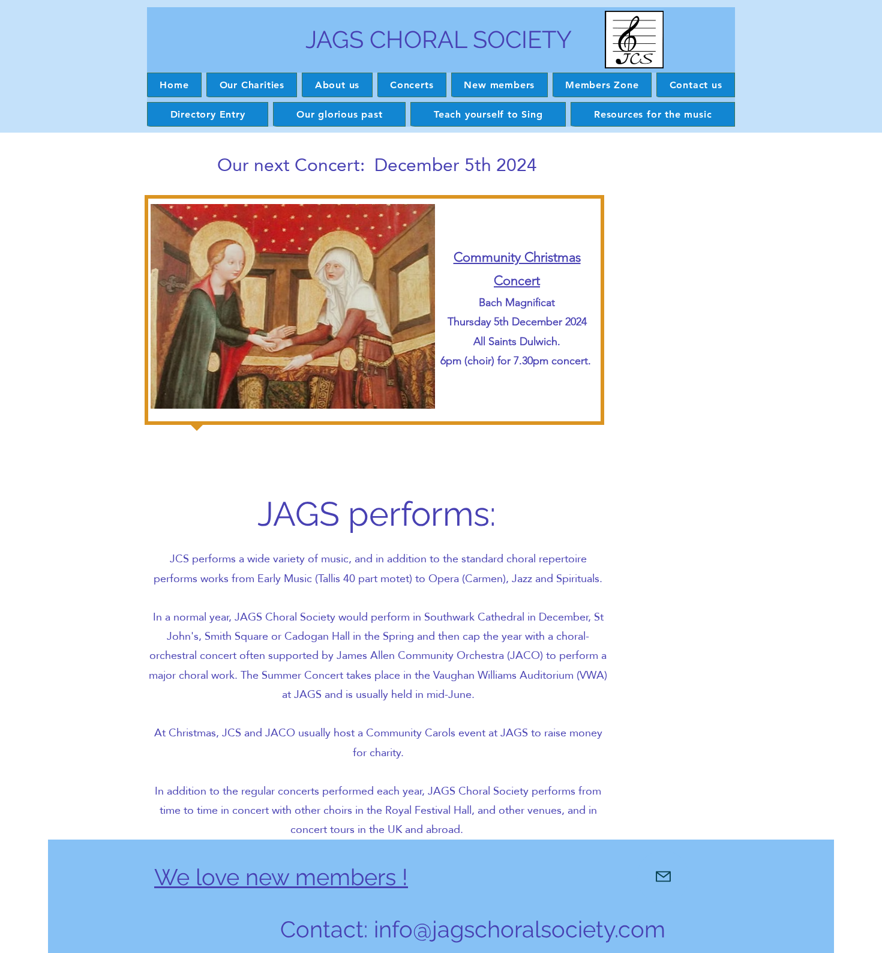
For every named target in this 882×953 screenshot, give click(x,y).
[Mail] (663, 876)
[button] (337, 85)
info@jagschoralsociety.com (519, 929)
